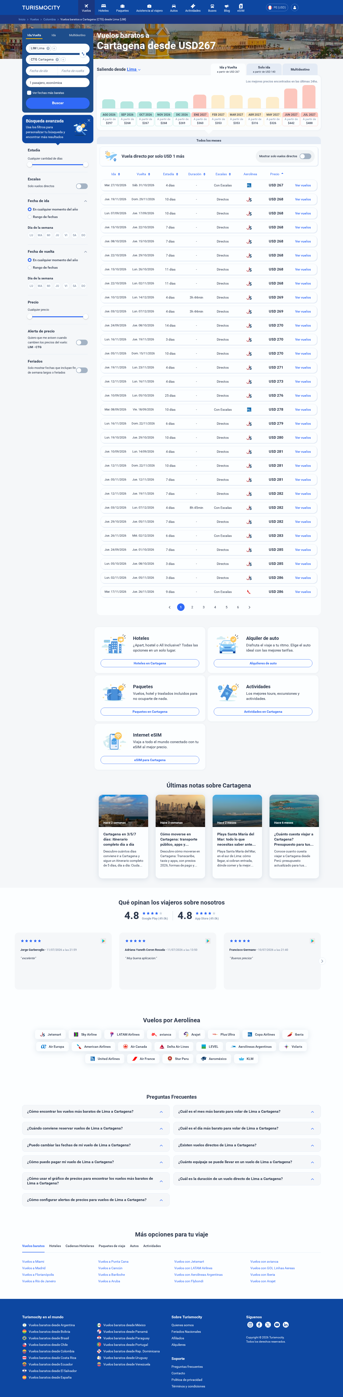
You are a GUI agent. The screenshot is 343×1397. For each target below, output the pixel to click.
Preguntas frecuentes (187, 1366)
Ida (54, 35)
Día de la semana (40, 227)
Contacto (178, 1373)
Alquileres (179, 1345)
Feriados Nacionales (186, 1331)
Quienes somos (183, 1325)
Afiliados (178, 1338)
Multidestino (77, 35)
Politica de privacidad (187, 1380)
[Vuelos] (41, 7)
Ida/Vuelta (34, 35)
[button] (294, 7)
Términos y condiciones (188, 1386)
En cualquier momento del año (55, 209)
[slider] (29, 164)
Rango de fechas (45, 217)
